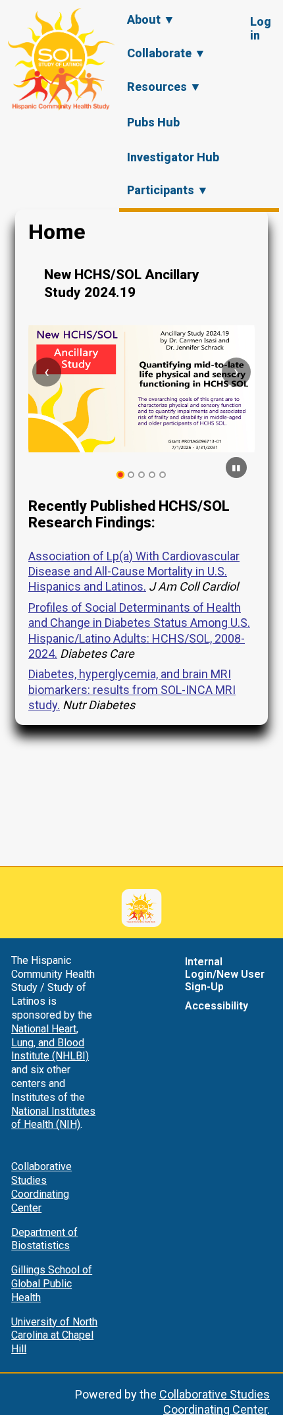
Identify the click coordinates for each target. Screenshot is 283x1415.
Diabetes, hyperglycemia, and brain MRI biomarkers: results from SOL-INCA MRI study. (132, 689)
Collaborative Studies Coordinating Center (41, 1187)
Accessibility (216, 1006)
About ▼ (151, 19)
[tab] (120, 475)
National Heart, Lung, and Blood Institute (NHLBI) (50, 1043)
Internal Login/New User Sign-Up (225, 974)
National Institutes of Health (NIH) (53, 1118)
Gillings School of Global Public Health (51, 1284)
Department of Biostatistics (44, 1239)
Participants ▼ (168, 190)
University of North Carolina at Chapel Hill (54, 1336)
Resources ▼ (164, 86)
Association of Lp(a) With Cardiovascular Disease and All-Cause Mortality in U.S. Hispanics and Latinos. (134, 571)
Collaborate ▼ (166, 53)
